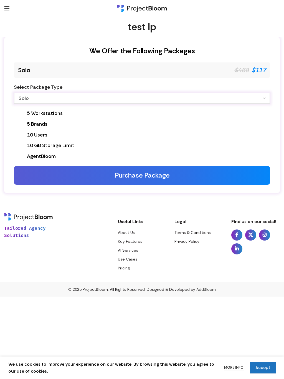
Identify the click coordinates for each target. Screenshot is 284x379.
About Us (126, 232)
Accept (262, 367)
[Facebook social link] (236, 235)
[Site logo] (142, 8)
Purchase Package (142, 175)
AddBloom (206, 289)
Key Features (130, 241)
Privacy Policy (186, 241)
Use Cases (127, 259)
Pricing (124, 268)
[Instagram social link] (264, 235)
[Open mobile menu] (6, 8)
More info (234, 367)
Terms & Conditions (192, 232)
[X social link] (250, 235)
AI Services (128, 250)
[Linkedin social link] (236, 248)
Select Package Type (38, 87)
